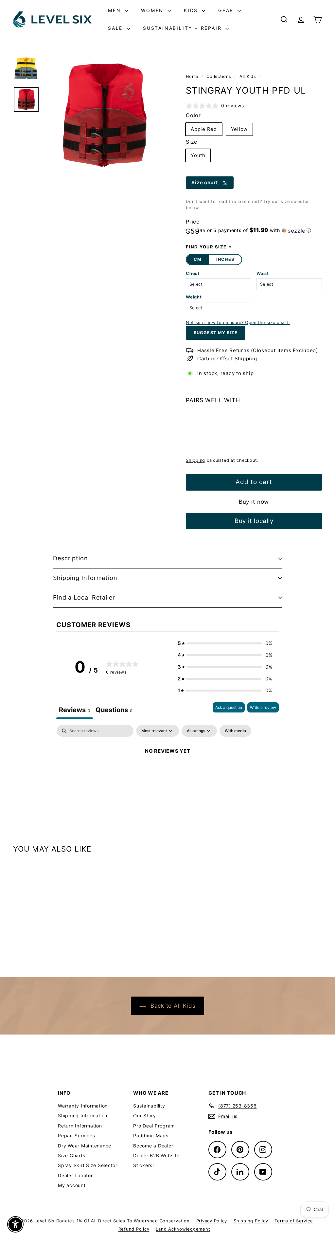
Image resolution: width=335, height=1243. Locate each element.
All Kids (247, 76)
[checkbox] (235, 731)
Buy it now (254, 501)
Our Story (144, 1115)
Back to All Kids (172, 1005)
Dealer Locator (75, 1175)
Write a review (263, 707)
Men (115, 10)
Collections (219, 76)
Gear (227, 10)
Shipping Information (85, 577)
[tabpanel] (167, 773)
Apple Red (204, 129)
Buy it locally (254, 521)
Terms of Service (293, 1220)
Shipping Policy (251, 1220)
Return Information (80, 1125)
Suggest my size (215, 332)
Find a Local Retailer (84, 597)
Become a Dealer (153, 1145)
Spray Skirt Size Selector (87, 1165)
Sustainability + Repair (183, 28)
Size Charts (71, 1155)
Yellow (239, 129)
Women (153, 10)
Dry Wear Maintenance (84, 1145)
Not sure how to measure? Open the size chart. (238, 322)
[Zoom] (104, 115)
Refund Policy (134, 1229)
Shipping (195, 460)
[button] (259, 230)
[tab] (114, 710)
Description (70, 558)
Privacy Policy (211, 1220)
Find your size (206, 246)
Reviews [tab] (74, 710)
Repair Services (76, 1135)
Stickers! (143, 1165)
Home (193, 76)
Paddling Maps (150, 1135)
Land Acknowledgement (183, 1229)
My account (72, 1185)
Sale (116, 28)
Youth (198, 155)
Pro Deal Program (154, 1125)
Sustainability (149, 1105)
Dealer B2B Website (156, 1155)
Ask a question (228, 707)
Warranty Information (83, 1105)
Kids (192, 10)
